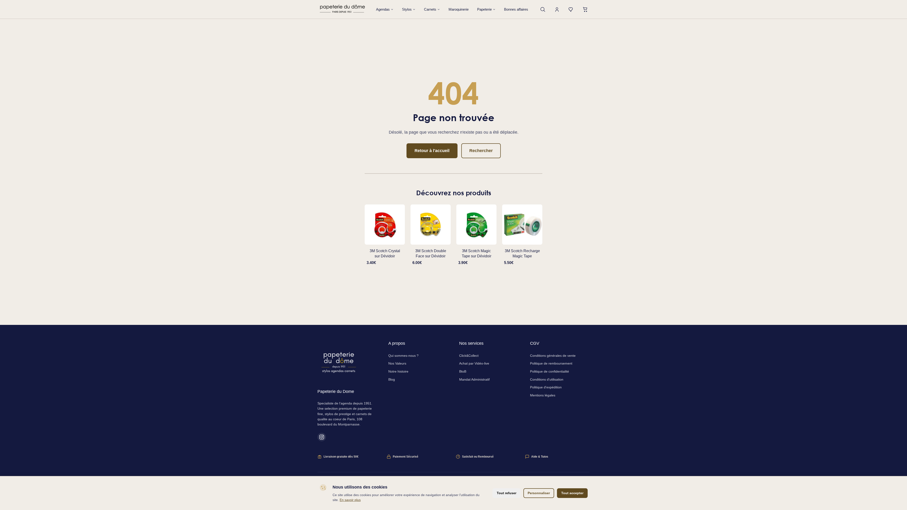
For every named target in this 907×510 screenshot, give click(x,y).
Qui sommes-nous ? (403, 355)
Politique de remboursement (551, 363)
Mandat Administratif (474, 379)
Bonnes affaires (516, 9)
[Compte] (557, 9)
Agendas (383, 9)
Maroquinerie (459, 9)
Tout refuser (506, 493)
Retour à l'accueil (432, 150)
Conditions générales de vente (553, 355)
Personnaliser (539, 493)
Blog (391, 379)
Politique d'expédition (546, 387)
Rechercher (481, 150)
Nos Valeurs (397, 363)
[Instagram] (321, 437)
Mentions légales (542, 395)
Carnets (430, 9)
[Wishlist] (571, 9)
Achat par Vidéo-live (474, 363)
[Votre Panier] (585, 9)
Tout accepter (572, 493)
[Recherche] (543, 9)
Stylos (407, 9)
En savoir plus (350, 500)
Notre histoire (398, 371)
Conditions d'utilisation (546, 379)
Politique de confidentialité (549, 371)
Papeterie (484, 9)
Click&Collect (469, 355)
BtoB (462, 371)
